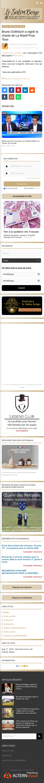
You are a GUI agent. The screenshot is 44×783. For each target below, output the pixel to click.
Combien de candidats (12, 53)
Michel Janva (17, 44)
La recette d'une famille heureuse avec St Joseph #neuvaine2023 (21, 384)
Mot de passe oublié (33, 178)
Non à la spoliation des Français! (21, 231)
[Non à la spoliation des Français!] (22, 227)
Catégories (9, 624)
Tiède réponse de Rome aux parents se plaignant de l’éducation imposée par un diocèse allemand (27, 724)
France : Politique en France (13, 26)
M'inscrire (37, 188)
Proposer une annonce (22, 587)
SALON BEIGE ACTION (22, 196)
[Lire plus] (28, 237)
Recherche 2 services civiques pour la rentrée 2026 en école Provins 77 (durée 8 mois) (22, 559)
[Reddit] (32, 90)
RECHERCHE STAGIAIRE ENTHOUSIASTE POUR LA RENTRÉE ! (20, 572)
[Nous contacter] (20, 666)
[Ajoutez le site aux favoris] (22, 666)
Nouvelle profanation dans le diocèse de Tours (27, 698)
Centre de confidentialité (15, 636)
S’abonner (9, 620)
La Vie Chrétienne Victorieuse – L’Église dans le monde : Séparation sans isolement (28, 711)
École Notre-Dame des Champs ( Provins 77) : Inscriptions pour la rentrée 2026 (21, 546)
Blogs (6, 612)
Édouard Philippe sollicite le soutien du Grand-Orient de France (26, 687)
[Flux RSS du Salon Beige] (24, 666)
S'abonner (7, 755)
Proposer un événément (22, 598)
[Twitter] (4, 90)
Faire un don (10, 616)
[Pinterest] (18, 90)
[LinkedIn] (25, 90)
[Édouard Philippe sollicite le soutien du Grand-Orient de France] (8, 692)
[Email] (11, 97)
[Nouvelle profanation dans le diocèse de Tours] (8, 704)
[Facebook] (11, 90)
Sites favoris (9, 632)
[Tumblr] (4, 97)
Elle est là (18, 56)
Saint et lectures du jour (15, 628)
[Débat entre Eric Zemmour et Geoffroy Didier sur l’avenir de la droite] (22, 137)
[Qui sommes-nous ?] (17, 666)
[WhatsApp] (18, 97)
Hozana (22, 387)
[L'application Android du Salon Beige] (27, 666)
